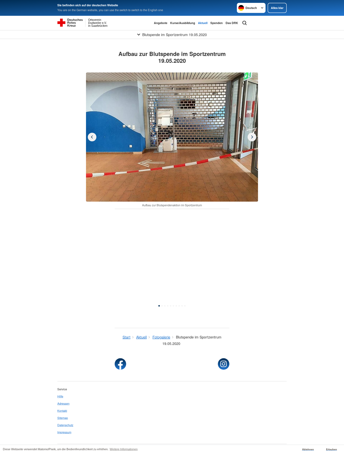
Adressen (63, 403)
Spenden (216, 23)
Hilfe (60, 396)
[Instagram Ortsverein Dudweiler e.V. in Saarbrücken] (223, 364)
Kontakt (62, 411)
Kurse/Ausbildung (182, 23)
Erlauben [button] (331, 449)
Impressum (64, 432)
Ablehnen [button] (308, 449)
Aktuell (202, 23)
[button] (159, 306)
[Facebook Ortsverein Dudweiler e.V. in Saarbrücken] (120, 364)
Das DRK (232, 23)
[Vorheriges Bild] (252, 137)
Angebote (160, 23)
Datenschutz (65, 425)
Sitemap (62, 418)
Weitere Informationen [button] (124, 449)
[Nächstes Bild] (92, 137)
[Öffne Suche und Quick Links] (244, 23)
